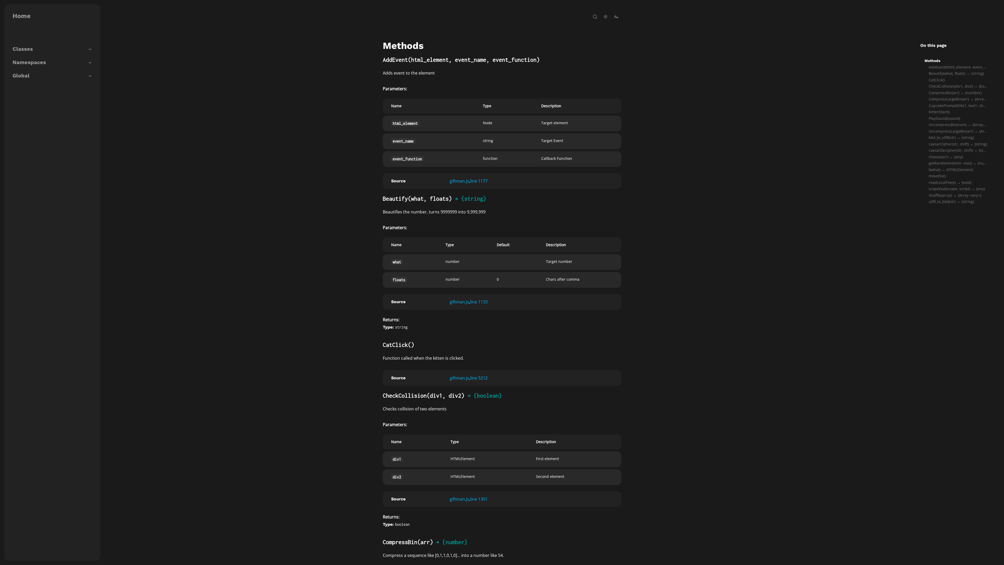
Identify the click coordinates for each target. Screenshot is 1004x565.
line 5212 (479, 378)
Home (22, 16)
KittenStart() (939, 111)
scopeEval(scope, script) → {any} (957, 188)
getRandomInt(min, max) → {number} (958, 163)
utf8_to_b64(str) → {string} (951, 201)
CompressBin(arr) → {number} (955, 92)
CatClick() (937, 79)
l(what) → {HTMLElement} (951, 169)
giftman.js (459, 181)
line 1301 (479, 499)
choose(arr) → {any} (946, 156)
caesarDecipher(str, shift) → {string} (958, 150)
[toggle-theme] (605, 17)
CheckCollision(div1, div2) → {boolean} (958, 86)
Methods (932, 61)
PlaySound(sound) (944, 118)
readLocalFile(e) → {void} (950, 182)
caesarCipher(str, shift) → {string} (958, 144)
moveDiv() (937, 175)
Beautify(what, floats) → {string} (956, 73)
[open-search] (595, 17)
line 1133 (479, 302)
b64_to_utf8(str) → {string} (951, 137)
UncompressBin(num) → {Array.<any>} (958, 124)
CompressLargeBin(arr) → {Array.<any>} (958, 99)
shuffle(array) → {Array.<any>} (955, 195)
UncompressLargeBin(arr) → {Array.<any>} (958, 131)
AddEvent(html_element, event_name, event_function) (958, 67)
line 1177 (479, 181)
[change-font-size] (616, 17)
